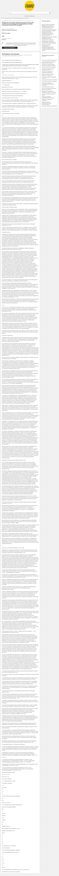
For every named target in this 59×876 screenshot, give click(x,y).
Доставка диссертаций (30, 15)
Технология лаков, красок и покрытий (49, 79)
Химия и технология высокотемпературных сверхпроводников (46, 103)
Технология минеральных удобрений (49, 106)
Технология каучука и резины (48, 86)
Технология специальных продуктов (49, 81)
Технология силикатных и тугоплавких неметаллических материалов (15, 18)
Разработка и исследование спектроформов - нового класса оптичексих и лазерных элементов (49, 42)
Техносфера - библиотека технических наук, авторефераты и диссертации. (29, 6)
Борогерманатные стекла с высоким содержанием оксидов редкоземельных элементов (49, 38)
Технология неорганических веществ (49, 60)
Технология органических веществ (49, 67)
